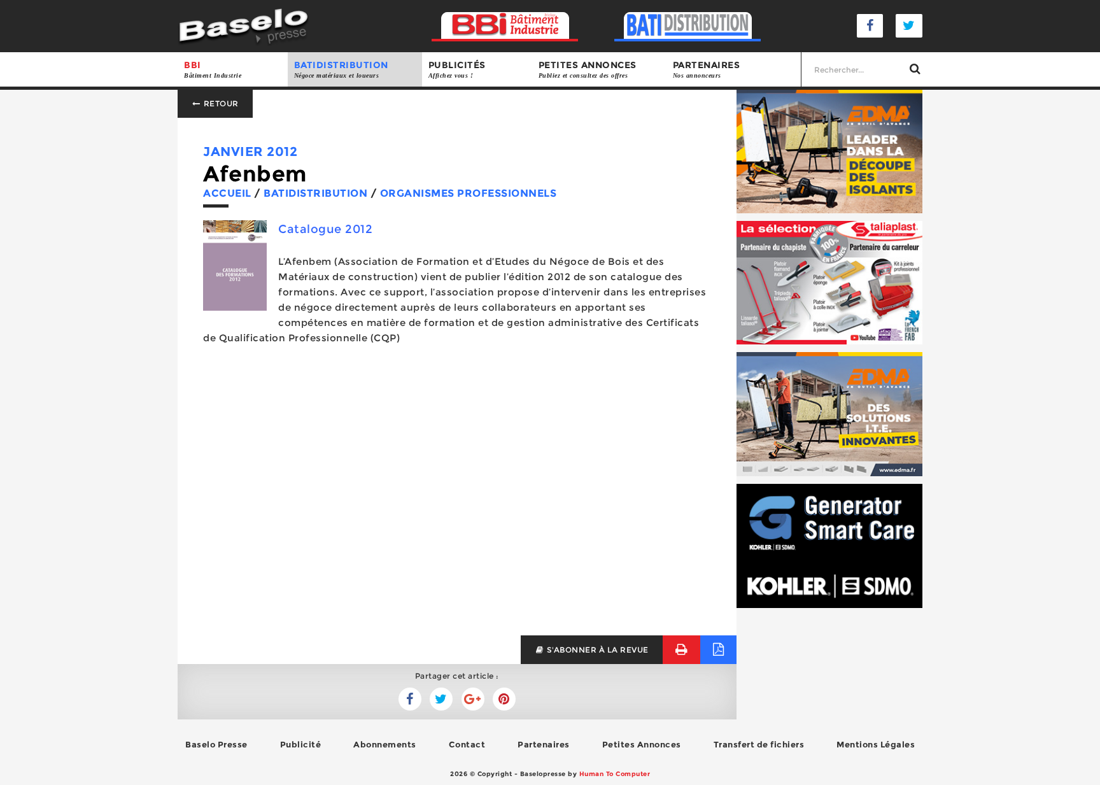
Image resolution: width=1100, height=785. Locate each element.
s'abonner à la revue (596, 649)
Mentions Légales (875, 744)
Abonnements (384, 744)
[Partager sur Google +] (473, 699)
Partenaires (706, 69)
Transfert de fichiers (759, 744)
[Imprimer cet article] (681, 649)
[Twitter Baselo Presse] (909, 26)
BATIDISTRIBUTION (341, 69)
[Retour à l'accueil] (243, 25)
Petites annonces (588, 69)
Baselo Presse (216, 744)
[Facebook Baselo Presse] (870, 26)
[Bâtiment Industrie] (505, 25)
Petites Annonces (641, 744)
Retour (220, 103)
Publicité (300, 744)
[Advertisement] (457, 521)
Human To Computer (615, 774)
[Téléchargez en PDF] (718, 649)
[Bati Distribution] (687, 25)
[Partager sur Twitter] (409, 699)
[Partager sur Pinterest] (504, 699)
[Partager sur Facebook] (441, 699)
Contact (467, 744)
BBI (212, 69)
